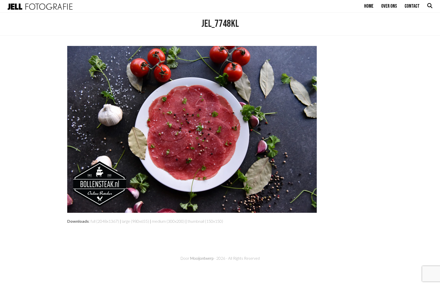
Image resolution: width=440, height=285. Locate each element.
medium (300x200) (168, 221)
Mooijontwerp (201, 258)
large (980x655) (135, 221)
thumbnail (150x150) (205, 221)
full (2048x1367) (105, 221)
